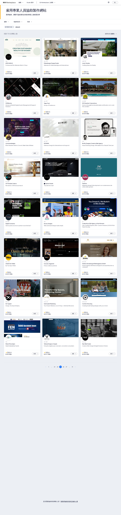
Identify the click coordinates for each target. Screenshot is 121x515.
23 (54, 367)
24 (57, 367)
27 (66, 367)
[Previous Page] (45, 367)
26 (63, 367)
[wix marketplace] (9, 2)
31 (72, 367)
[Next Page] (75, 367)
